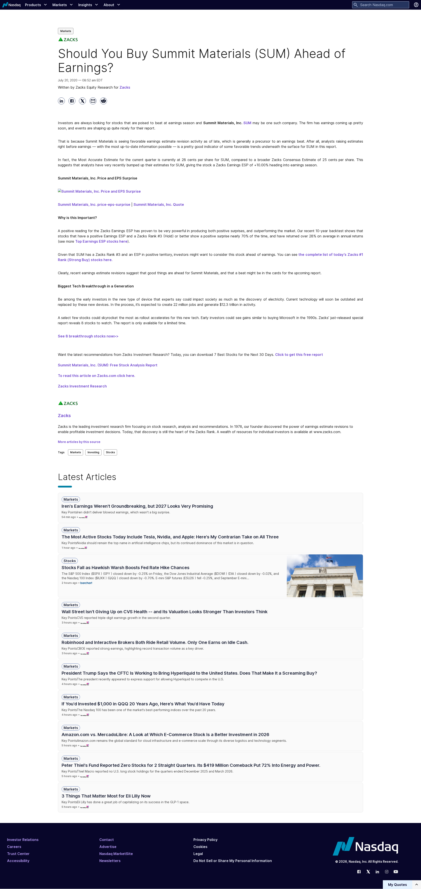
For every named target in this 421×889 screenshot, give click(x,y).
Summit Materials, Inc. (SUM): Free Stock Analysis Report (107, 365)
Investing (93, 452)
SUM (247, 123)
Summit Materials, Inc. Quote (159, 204)
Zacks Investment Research (82, 386)
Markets (65, 31)
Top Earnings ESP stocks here (101, 241)
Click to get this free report (299, 354)
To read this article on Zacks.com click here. (96, 375)
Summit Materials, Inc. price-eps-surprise (94, 204)
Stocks (110, 452)
